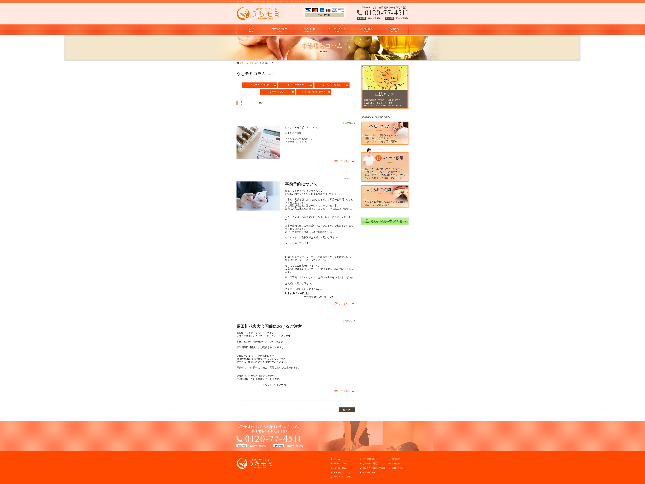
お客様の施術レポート (314, 91)
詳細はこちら (341, 161)
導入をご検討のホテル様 (374, 468)
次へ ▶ (347, 409)
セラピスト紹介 (341, 463)
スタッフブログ (295, 85)
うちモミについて (259, 85)
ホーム (337, 459)
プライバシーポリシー (344, 477)
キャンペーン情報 (331, 85)
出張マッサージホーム (248, 63)
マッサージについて (277, 91)
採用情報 (396, 459)
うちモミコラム (370, 472)
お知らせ (396, 463)
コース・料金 (340, 468)
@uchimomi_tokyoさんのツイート (379, 117)
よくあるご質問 (370, 463)
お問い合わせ (398, 468)
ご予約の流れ (369, 459)
